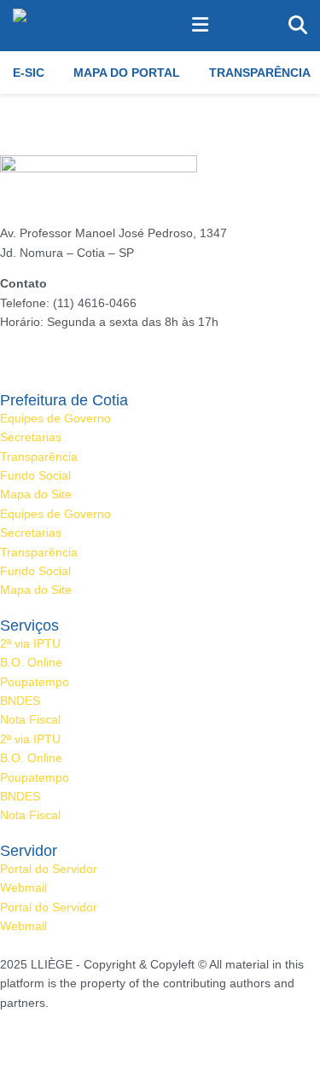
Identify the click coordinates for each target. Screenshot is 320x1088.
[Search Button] (297, 25)
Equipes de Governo (55, 418)
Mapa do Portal (126, 72)
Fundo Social (35, 475)
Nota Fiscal (30, 719)
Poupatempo (34, 682)
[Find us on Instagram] (32, 1040)
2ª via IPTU (30, 643)
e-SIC (28, 72)
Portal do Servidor (48, 869)
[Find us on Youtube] (62, 1040)
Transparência (260, 72)
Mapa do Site (36, 494)
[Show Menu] (200, 25)
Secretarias (30, 437)
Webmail (23, 887)
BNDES (20, 700)
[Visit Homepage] (62, 26)
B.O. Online (31, 662)
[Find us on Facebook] (4, 1040)
